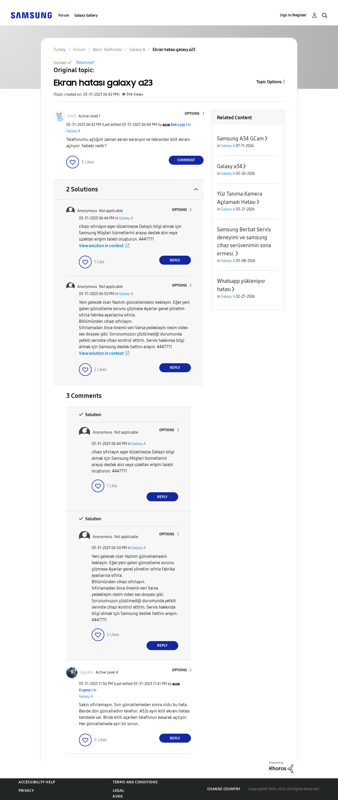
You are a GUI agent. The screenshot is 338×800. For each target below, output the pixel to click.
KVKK (118, 796)
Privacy (26, 790)
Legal (118, 790)
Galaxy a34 (229, 166)
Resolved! (85, 62)
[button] (194, 113)
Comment (186, 160)
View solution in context (101, 245)
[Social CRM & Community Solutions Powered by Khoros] (281, 767)
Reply (175, 260)
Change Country (224, 789)
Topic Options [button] (268, 81)
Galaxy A (73, 131)
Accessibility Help (36, 782)
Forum (63, 15)
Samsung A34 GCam (240, 138)
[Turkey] (31, 14)
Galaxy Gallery (86, 15)
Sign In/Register (293, 15)
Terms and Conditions (135, 782)
